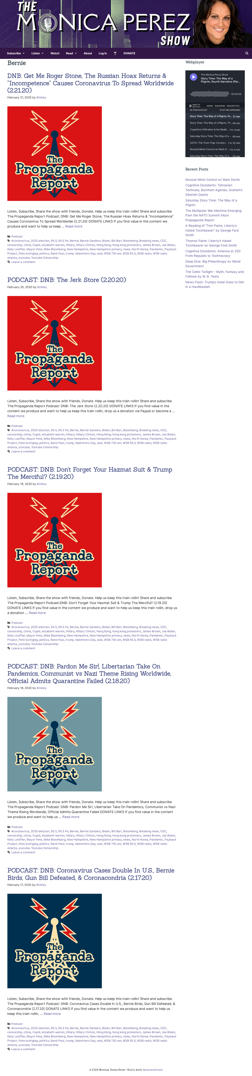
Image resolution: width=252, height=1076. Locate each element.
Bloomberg (130, 240)
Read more (73, 226)
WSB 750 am (112, 253)
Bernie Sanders (90, 240)
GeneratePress (153, 1070)
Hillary (70, 245)
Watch (55, 53)
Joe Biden (168, 245)
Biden (106, 240)
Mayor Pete (34, 249)
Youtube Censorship (44, 257)
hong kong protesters (126, 245)
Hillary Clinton (85, 245)
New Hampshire (77, 249)
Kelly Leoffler (16, 249)
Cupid (36, 245)
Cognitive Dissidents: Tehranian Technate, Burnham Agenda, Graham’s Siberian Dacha (214, 189)
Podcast (17, 236)
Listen (36, 53)
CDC (163, 240)
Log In (103, 53)
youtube (24, 257)
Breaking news (149, 240)
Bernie (74, 240)
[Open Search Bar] (247, 53)
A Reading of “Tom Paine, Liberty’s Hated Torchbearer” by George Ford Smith (212, 230)
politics (44, 253)
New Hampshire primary (106, 249)
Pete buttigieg (28, 253)
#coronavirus (20, 240)
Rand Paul (57, 253)
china (27, 245)
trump (70, 253)
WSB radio (144, 253)
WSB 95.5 (129, 253)
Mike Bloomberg (54, 249)
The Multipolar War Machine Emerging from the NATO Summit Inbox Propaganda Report (213, 215)
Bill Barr (116, 240)
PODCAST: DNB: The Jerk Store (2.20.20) (66, 280)
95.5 (54, 240)
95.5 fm (63, 240)
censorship (14, 245)
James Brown (151, 245)
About (88, 53)
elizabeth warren (53, 245)
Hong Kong (103, 245)
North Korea (140, 249)
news (126, 249)
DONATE (129, 53)
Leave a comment (23, 262)
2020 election (40, 240)
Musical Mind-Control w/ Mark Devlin (212, 180)
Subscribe (14, 53)
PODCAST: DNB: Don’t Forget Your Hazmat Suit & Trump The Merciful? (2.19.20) (89, 473)
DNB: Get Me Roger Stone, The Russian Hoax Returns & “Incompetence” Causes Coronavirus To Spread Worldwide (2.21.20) (90, 83)
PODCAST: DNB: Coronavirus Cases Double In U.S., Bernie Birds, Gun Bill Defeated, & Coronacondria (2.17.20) (90, 874)
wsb (100, 253)
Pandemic (156, 249)
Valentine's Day (85, 253)
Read (69, 53)
